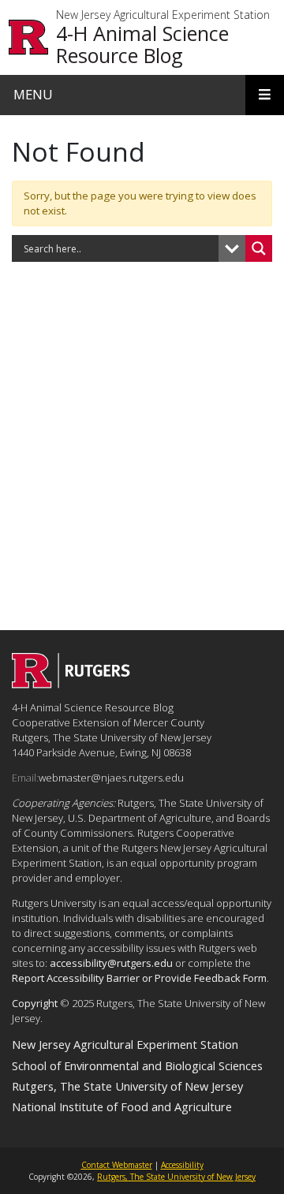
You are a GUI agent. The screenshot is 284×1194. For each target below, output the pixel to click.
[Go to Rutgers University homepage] (29, 37)
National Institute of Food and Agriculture (122, 1106)
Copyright (35, 1003)
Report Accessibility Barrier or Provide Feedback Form (139, 978)
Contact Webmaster (116, 1164)
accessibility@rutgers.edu (111, 963)
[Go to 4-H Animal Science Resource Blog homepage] (71, 684)
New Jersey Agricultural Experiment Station (163, 15)
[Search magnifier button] (258, 248)
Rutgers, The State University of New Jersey (127, 1086)
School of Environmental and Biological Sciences (137, 1065)
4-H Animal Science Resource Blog (142, 44)
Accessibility (182, 1164)
